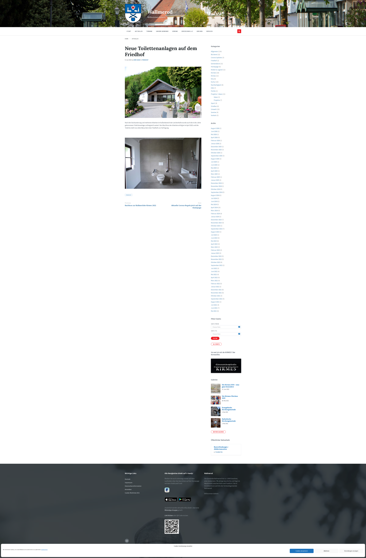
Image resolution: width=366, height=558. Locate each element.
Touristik (218, 452)
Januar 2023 (215, 253)
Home (126, 39)
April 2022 (214, 277)
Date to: (214, 331)
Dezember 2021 (216, 290)
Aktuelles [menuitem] (139, 31)
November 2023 (216, 223)
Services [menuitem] (209, 31)
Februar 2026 (215, 140)
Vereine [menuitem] (175, 31)
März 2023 (214, 247)
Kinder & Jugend (216, 70)
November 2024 (216, 186)
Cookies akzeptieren (302, 551)
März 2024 (214, 210)
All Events (216, 344)
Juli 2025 (214, 162)
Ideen (216, 97)
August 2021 (215, 302)
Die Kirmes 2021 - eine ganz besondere (230, 386)
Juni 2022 (214, 271)
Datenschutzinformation (133, 486)
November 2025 (216, 150)
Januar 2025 (215, 180)
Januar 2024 (215, 217)
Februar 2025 (215, 177)
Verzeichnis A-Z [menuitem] (187, 31)
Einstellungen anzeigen (351, 551)
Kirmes (213, 76)
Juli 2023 (214, 235)
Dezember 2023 (216, 220)
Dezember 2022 (216, 256)
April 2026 (214, 137)
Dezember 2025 (216, 147)
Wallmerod (160, 12)
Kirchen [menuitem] (200, 31)
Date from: (215, 324)
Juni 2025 (214, 165)
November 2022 (216, 259)
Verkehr (213, 115)
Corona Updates (216, 58)
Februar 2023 (215, 250)
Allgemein (214, 51)
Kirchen (213, 73)
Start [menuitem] (129, 31)
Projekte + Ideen (216, 94)
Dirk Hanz (137, 60)
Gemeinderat (215, 64)
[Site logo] (133, 22)
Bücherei (214, 54)
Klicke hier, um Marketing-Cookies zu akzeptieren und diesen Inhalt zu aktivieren (226, 366)
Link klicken (169, 515)
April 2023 (214, 244)
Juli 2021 (214, 305)
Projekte (217, 100)
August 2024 (215, 195)
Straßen (214, 106)
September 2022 (216, 265)
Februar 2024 (215, 214)
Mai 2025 (214, 168)
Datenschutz (44, 549)
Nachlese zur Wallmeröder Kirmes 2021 (140, 205)
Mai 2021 (214, 311)
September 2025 (216, 156)
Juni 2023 (214, 238)
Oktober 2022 (215, 262)
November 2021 (216, 293)
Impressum (128, 483)
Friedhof (145, 60)
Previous (128, 203)
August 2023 (215, 232)
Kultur (213, 82)
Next (199, 203)
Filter (215, 338)
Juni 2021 (214, 308)
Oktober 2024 (215, 189)
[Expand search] (239, 31)
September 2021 (216, 299)
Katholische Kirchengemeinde (229, 420)
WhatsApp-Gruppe (171, 510)
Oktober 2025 (215, 153)
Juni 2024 (214, 201)
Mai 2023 (214, 241)
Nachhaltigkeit (216, 85)
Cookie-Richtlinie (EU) (132, 493)
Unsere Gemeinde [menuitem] (162, 31)
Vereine (213, 112)
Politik (213, 91)
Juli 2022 (214, 268)
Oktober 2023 (215, 226)
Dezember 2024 (216, 183)
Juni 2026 (214, 131)
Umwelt (214, 109)
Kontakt (127, 479)
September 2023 (216, 229)
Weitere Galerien (218, 432)
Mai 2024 (214, 204)
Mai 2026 (214, 134)
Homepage (215, 67)
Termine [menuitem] (149, 31)
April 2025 (214, 171)
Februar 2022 (215, 284)
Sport (213, 103)
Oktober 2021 (215, 296)
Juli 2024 (214, 198)
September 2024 (216, 192)
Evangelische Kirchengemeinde (229, 409)
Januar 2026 (215, 144)
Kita (212, 79)
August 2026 (215, 128)
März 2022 (214, 281)
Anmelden (128, 489)
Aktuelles (135, 39)
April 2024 (214, 207)
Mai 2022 (214, 274)
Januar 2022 (215, 287)
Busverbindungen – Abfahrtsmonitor (221, 448)
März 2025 (214, 174)
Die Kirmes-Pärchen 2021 (230, 397)
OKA (212, 88)
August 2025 (215, 159)
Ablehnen (326, 551)
